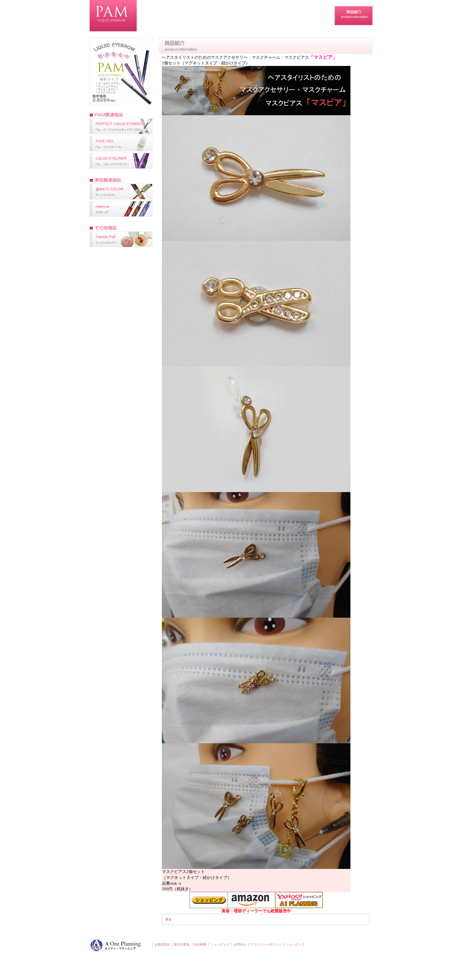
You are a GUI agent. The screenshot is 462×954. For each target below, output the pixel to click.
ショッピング (220, 944)
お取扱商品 (162, 944)
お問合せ (240, 944)
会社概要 (200, 944)
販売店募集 (182, 944)
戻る (168, 919)
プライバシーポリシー (266, 944)
